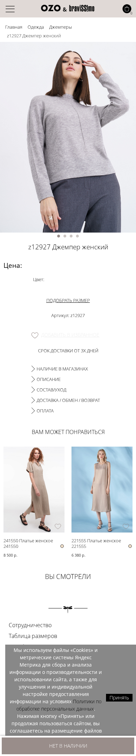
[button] (58, 236)
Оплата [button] (45, 411)
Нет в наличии (68, 745)
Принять (119, 697)
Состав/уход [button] (51, 390)
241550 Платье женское (28, 540)
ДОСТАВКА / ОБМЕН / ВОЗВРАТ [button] (68, 400)
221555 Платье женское (96, 540)
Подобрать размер (68, 300)
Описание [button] (49, 379)
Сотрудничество (30, 625)
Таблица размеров (33, 636)
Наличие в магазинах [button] (62, 369)
